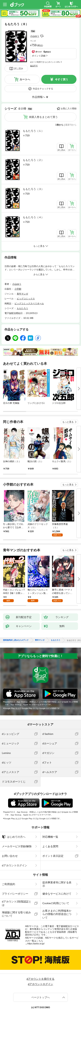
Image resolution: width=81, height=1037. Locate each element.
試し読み (18, 68)
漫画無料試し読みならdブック (16, 640)
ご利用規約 (8, 884)
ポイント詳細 (38, 55)
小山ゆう (34, 36)
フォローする (42, 36)
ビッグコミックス (26, 298)
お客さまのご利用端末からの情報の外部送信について (56, 914)
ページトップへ (40, 997)
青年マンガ (22, 293)
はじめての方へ (16, 836)
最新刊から (70, 125)
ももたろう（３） (33, 188)
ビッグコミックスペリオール (29, 303)
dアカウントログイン (14, 865)
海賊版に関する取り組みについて (16, 914)
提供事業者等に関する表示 (56, 884)
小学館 (18, 289)
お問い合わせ (10, 855)
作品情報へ (38, 96)
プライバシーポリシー (15, 893)
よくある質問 (50, 846)
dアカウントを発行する (40, 978)
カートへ (25, 79)
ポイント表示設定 (52, 855)
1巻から (59, 125)
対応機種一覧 (50, 836)
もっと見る (68, 422)
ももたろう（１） (33, 130)
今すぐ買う (61, 79)
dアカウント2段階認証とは (16, 903)
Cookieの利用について (55, 903)
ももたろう (22, 308)
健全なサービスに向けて (56, 893)
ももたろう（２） (33, 159)
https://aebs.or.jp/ (35, 943)
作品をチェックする (43, 88)
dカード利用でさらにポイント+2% (45, 62)
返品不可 (34, 66)
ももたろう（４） (33, 217)
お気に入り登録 (68, 108)
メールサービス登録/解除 (17, 846)
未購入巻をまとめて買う (43, 116)
